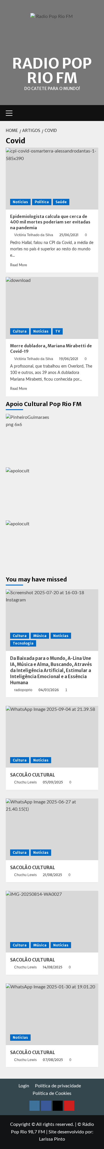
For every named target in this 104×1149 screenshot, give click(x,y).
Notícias (20, 202)
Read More (18, 265)
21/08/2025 (52, 875)
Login (23, 1086)
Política (42, 202)
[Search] (94, 113)
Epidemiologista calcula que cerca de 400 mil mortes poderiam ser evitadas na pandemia (50, 222)
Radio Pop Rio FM (52, 70)
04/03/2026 (48, 690)
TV (57, 331)
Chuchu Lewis (25, 782)
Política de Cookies (52, 1093)
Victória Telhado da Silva (33, 235)
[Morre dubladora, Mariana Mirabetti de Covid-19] (52, 308)
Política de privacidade (58, 1086)
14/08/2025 (52, 967)
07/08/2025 (53, 1060)
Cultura (20, 331)
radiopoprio (23, 690)
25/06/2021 (69, 235)
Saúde (61, 202)
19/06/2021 (68, 359)
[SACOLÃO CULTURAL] (52, 737)
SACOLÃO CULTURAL (32, 775)
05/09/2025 (53, 782)
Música (40, 636)
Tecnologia (23, 643)
